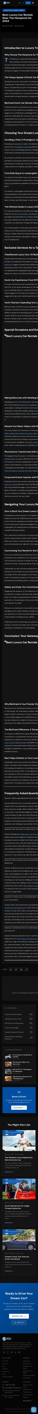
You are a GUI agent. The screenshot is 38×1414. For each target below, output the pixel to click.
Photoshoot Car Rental (28, 1367)
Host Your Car (27, 1363)
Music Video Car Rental (28, 1372)
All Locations (27, 1401)
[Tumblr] (15, 1352)
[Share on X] (16, 969)
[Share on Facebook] (11, 969)
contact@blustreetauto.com (13, 1388)
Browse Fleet (17, 1108)
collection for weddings (28, 405)
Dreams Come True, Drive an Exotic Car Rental (17, 1258)
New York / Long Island (27, 1386)
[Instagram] (3, 1352)
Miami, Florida (27, 1389)
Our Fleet (5, 1361)
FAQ (3, 1366)
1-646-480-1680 (10, 1385)
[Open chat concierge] (33, 1409)
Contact (4, 1369)
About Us (5, 1363)
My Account (5, 1371)
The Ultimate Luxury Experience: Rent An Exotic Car (19, 1158)
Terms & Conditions (12, 1411)
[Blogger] (19, 1352)
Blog (3, 1374)
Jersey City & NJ (28, 1395)
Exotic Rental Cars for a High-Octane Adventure (17, 1207)
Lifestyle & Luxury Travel (14, 10)
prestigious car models (23, 147)
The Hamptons (27, 1392)
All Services (26, 1361)
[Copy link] (27, 969)
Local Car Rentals (7, 1376)
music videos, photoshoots (26, 939)
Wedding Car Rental (29, 1375)
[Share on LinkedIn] (21, 969)
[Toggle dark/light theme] (23, 2)
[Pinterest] (11, 1352)
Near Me (25, 1397)
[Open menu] (33, 2)
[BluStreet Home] (6, 3)
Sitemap (29, 1411)
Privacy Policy (22, 1411)
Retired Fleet (27, 1378)
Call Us (20, 1322)
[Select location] (19, 2)
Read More (8, 1172)
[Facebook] (7, 1352)
